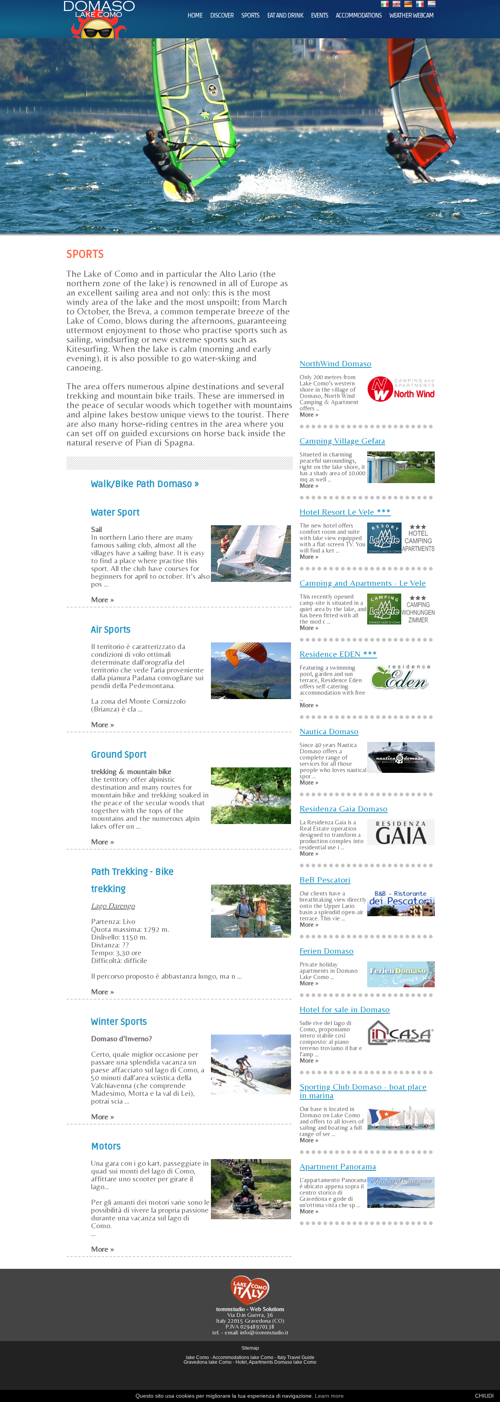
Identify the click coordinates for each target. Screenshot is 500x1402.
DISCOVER (222, 16)
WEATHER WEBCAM (411, 16)
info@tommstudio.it (264, 1332)
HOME (195, 16)
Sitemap (250, 1348)
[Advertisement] (367, 298)
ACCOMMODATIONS (359, 16)
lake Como (197, 1357)
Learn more (329, 1396)
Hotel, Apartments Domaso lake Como (276, 1362)
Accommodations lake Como (242, 1357)
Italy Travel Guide (295, 1357)
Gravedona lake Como (208, 1362)
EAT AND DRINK (285, 16)
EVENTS (319, 16)
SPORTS (250, 16)
